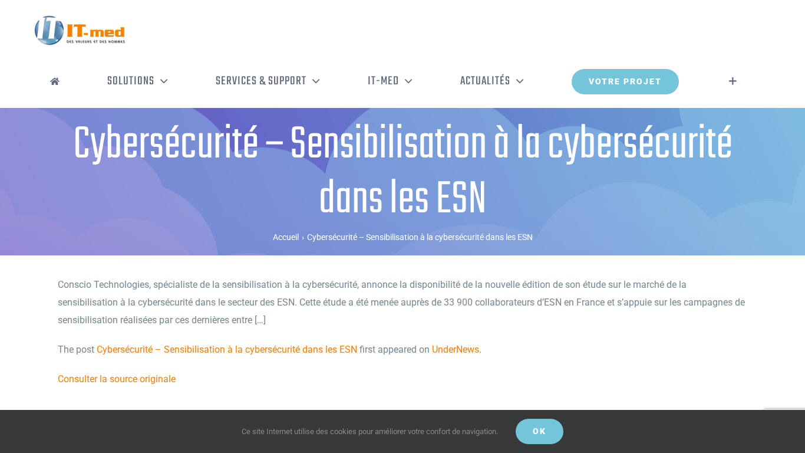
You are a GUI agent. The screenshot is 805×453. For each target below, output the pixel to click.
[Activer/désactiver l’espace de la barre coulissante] (732, 81)
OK (539, 431)
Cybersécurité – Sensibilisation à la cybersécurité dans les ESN (227, 349)
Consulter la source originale (117, 379)
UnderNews (455, 349)
